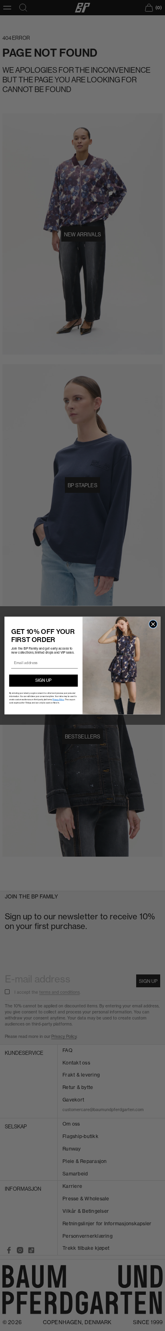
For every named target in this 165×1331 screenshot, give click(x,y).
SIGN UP (43, 680)
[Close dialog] (153, 624)
